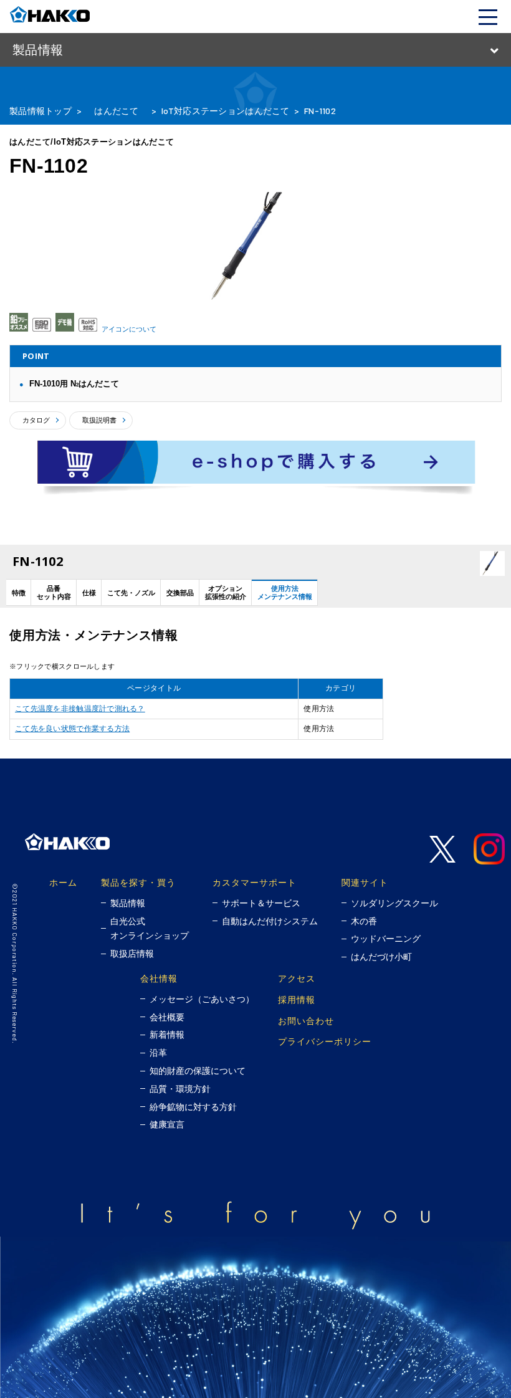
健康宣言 (167, 1124)
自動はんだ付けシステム (270, 921)
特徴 (19, 592)
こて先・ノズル (131, 592)
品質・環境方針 (180, 1089)
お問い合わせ (306, 1020)
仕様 (89, 592)
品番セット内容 (54, 592)
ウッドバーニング (386, 939)
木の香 (364, 921)
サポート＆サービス (261, 903)
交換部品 (180, 592)
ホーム (63, 882)
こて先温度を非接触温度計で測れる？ (80, 708)
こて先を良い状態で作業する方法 (72, 728)
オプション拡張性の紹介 (225, 592)
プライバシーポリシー (324, 1041)
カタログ (36, 420)
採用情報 (296, 999)
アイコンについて (129, 329)
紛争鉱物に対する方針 (193, 1107)
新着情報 (167, 1035)
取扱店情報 (132, 954)
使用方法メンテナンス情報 (284, 592)
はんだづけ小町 (381, 957)
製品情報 (127, 903)
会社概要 (167, 1017)
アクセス (296, 978)
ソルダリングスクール (394, 903)
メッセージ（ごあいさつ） (202, 999)
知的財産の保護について (198, 1071)
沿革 (158, 1053)
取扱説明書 (99, 420)
